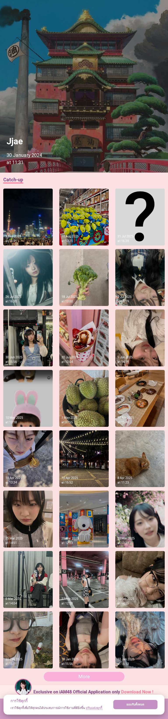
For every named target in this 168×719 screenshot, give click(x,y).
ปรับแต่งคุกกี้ (94, 708)
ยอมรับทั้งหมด (135, 704)
